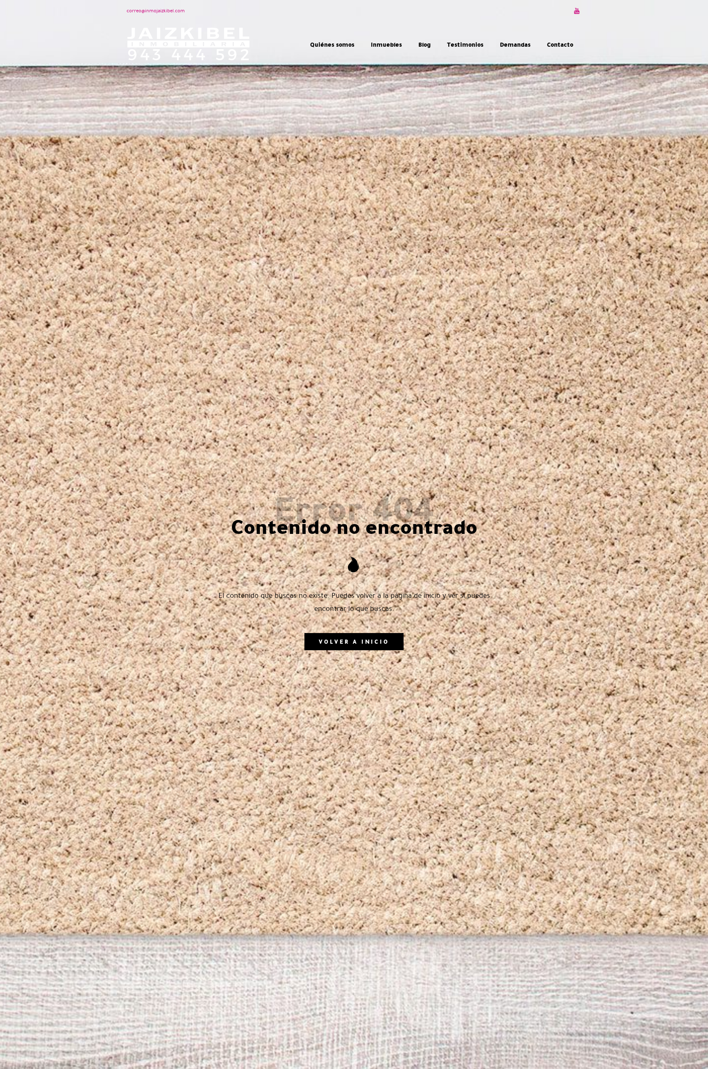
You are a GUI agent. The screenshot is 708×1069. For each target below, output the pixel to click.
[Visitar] (577, 10)
